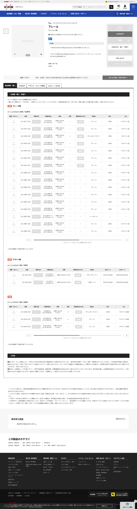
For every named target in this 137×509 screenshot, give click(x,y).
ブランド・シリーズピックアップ (15, 476)
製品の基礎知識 (12, 485)
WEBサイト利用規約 (46, 401)
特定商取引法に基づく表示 (63, 493)
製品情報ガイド (75, 401)
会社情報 (11, 496)
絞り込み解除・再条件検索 (117, 78)
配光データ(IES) (48, 467)
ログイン (116, 464)
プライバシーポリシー (61, 401)
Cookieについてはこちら (35, 507)
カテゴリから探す (13, 464)
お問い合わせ (120, 58)
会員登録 (116, 462)
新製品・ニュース (13, 482)
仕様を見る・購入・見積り (120, 47)
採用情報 (19, 496)
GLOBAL (27, 496)
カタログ (120, 34)
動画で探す (11, 480)
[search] (111, 7)
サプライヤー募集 (101, 481)
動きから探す (12, 467)
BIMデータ (46, 473)
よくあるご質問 (100, 462)
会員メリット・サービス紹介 (121, 468)
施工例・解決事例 (31, 462)
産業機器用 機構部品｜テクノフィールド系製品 (120, 2)
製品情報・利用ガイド (45, 493)
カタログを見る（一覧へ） (68, 462)
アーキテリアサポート (102, 467)
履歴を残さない (121, 419)
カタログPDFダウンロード (68, 467)
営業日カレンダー (101, 478)
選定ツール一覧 (47, 462)
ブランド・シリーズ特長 (36, 86)
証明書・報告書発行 (101, 473)
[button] (127, 505)
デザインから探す (13, 473)
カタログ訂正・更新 (66, 470)
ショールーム (82, 462)
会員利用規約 (117, 472)
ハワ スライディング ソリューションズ (65, 23)
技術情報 (98, 475)
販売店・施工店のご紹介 (103, 470)
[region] (68, 174)
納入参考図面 (47, 470)
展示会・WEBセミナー (84, 464)
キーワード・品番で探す (15, 462)
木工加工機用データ (49, 464)
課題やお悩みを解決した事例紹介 (33, 465)
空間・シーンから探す (14, 470)
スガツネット (19, 7)
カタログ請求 (64, 464)
